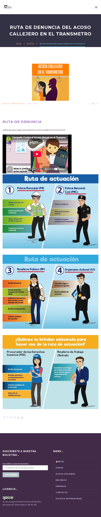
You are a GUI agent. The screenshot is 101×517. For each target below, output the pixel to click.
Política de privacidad (69, 498)
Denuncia (61, 486)
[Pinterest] (11, 417)
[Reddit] (22, 417)
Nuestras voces (18, 103)
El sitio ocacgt (9, 501)
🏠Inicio (60, 461)
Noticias (6, 103)
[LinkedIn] (18, 417)
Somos (59, 468)
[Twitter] (8, 417)
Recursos (61, 480)
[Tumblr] (15, 417)
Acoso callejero (66, 474)
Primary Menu (96, 7)
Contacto (62, 492)
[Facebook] (4, 417)
